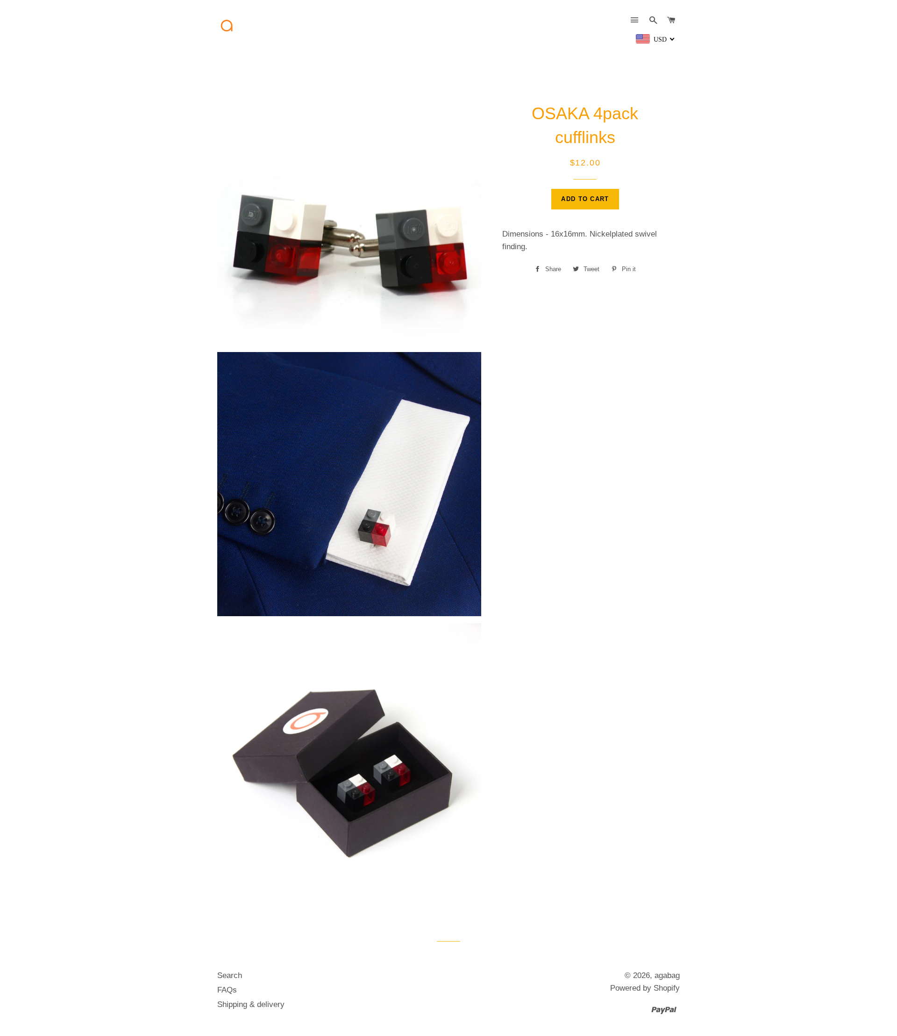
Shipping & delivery (251, 1004)
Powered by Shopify (645, 988)
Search (229, 975)
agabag (667, 975)
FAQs (227, 990)
